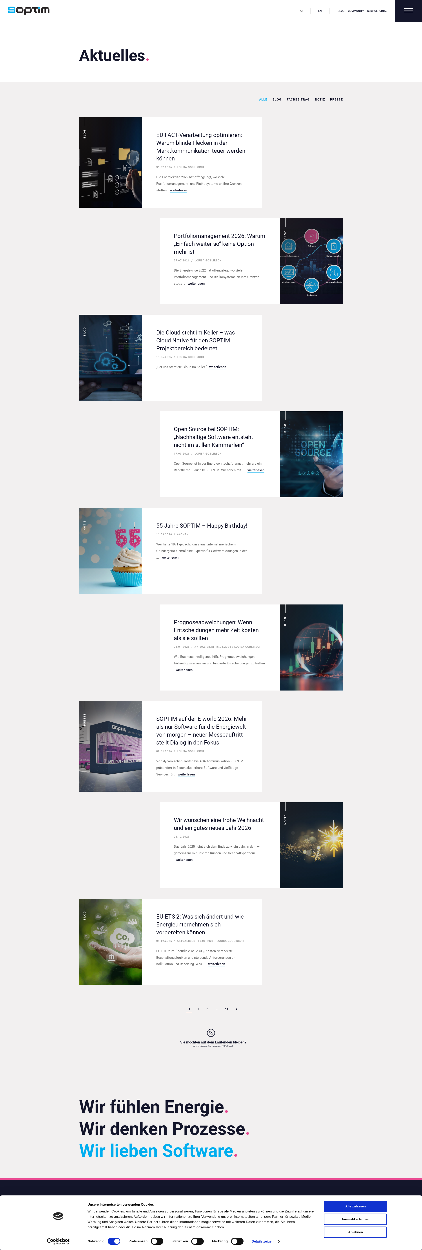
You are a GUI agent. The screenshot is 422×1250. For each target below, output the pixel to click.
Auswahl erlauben (355, 1219)
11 (226, 1009)
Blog (341, 11)
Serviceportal (377, 11)
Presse (336, 99)
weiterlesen (178, 190)
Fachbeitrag (298, 99)
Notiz (320, 99)
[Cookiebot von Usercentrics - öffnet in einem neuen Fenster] (58, 1241)
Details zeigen (262, 1241)
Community (356, 11)
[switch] (157, 1241)
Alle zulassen (355, 1206)
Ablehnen (355, 1232)
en (320, 11)
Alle (263, 99)
